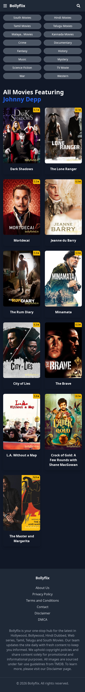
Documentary (63, 42)
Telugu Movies (62, 26)
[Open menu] (5, 6)
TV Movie (63, 67)
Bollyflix (17, 5)
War (22, 76)
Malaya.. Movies (22, 34)
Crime (22, 42)
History (62, 51)
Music (22, 59)
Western (62, 76)
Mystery (63, 59)
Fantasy (22, 51)
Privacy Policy (42, 594)
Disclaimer (42, 613)
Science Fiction (22, 67)
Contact (42, 607)
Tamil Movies (22, 26)
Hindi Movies (62, 17)
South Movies (22, 17)
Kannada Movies (63, 34)
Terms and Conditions (42, 600)
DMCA (42, 619)
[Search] (78, 5)
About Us (42, 588)
